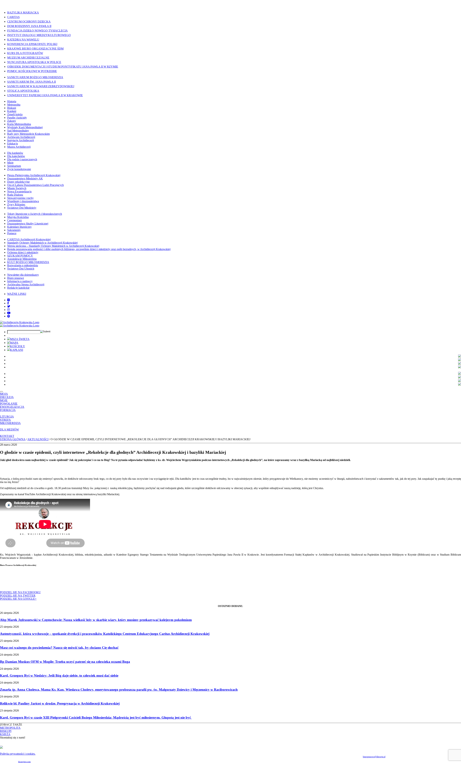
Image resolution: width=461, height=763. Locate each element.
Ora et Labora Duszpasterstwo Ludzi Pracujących (35, 185)
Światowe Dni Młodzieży (21, 207)
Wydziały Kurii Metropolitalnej (25, 127)
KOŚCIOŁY (17, 346)
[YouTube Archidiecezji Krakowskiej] (8, 312)
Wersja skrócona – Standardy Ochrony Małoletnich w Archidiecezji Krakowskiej (53, 245)
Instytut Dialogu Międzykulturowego (39, 35)
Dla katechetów (16, 156)
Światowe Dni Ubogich (20, 268)
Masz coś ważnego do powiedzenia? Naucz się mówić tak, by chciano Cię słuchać (59, 647)
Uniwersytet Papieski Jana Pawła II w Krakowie (45, 95)
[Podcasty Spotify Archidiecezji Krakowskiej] (8, 316)
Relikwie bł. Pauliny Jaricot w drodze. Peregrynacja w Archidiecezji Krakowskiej (60, 703)
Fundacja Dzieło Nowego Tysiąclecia (37, 30)
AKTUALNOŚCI (37, 439)
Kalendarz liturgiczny (19, 226)
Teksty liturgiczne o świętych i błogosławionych (34, 213)
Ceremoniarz (14, 220)
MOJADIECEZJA (7, 395)
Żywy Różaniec (16, 204)
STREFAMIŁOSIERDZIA (10, 421)
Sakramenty (14, 230)
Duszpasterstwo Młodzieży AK (25, 178)
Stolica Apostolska (23, 90)
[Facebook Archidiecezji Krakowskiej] (8, 303)
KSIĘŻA (5, 734)
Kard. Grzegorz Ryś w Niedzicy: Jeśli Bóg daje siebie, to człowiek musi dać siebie (59, 675)
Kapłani (11, 111)
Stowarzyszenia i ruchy (20, 197)
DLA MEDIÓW (9, 429)
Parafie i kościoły (17, 117)
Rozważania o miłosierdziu (22, 265)
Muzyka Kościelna (18, 217)
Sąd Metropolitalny (18, 130)
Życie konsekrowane (19, 169)
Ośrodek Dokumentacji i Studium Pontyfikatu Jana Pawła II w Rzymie (62, 66)
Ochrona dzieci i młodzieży (22, 252)
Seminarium (14, 165)
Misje (10, 162)
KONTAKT (7, 436)
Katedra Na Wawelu (23, 39)
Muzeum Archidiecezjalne (28, 57)
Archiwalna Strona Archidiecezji (25, 284)
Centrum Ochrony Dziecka (29, 21)
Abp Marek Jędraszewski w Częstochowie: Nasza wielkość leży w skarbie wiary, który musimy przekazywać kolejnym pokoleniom (96, 620)
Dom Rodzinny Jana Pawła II (29, 26)
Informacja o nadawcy (20, 281)
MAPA (14, 342)
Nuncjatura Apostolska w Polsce (34, 62)
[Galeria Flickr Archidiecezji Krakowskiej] (8, 299)
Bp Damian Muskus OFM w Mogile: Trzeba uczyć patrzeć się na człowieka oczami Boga (65, 662)
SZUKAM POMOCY (20, 255)
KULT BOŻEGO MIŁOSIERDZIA (28, 262)
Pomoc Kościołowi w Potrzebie (32, 71)
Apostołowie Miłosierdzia (22, 258)
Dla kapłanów (15, 152)
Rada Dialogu (15, 194)
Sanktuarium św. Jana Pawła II (31, 81)
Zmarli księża (15, 114)
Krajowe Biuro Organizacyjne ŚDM (35, 48)
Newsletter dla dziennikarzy (23, 274)
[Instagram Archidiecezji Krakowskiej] (8, 309)
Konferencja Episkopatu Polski (32, 44)
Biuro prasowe (15, 278)
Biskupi (11, 107)
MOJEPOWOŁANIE (8, 402)
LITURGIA (7, 416)
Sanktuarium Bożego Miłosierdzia (35, 77)
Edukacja (12, 143)
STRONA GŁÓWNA (12, 439)
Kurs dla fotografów (25, 53)
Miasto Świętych (16, 188)
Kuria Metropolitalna (19, 124)
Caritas (13, 17)
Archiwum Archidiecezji (21, 137)
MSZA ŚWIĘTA (20, 339)
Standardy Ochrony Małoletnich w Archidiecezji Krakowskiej (42, 242)
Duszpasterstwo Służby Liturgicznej (27, 223)
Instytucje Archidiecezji (20, 140)
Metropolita (13, 104)
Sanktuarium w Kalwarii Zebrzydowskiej (40, 86)
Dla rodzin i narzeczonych (22, 159)
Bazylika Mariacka (23, 12)
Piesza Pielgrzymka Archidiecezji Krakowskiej (33, 175)
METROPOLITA (10, 727)
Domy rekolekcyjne (18, 181)
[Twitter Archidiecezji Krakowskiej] (8, 306)
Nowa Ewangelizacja (19, 191)
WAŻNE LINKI (16, 293)
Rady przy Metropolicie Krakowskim (28, 133)
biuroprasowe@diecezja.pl (374, 756)
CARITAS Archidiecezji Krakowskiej (29, 239)
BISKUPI (5, 731)
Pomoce (11, 233)
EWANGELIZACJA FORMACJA (12, 408)
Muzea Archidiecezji (19, 146)
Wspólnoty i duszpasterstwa (23, 201)
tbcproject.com (24, 761)
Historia (11, 101)
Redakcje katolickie (18, 287)
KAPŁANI (16, 349)
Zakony (11, 120)
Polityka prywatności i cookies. (17, 753)
